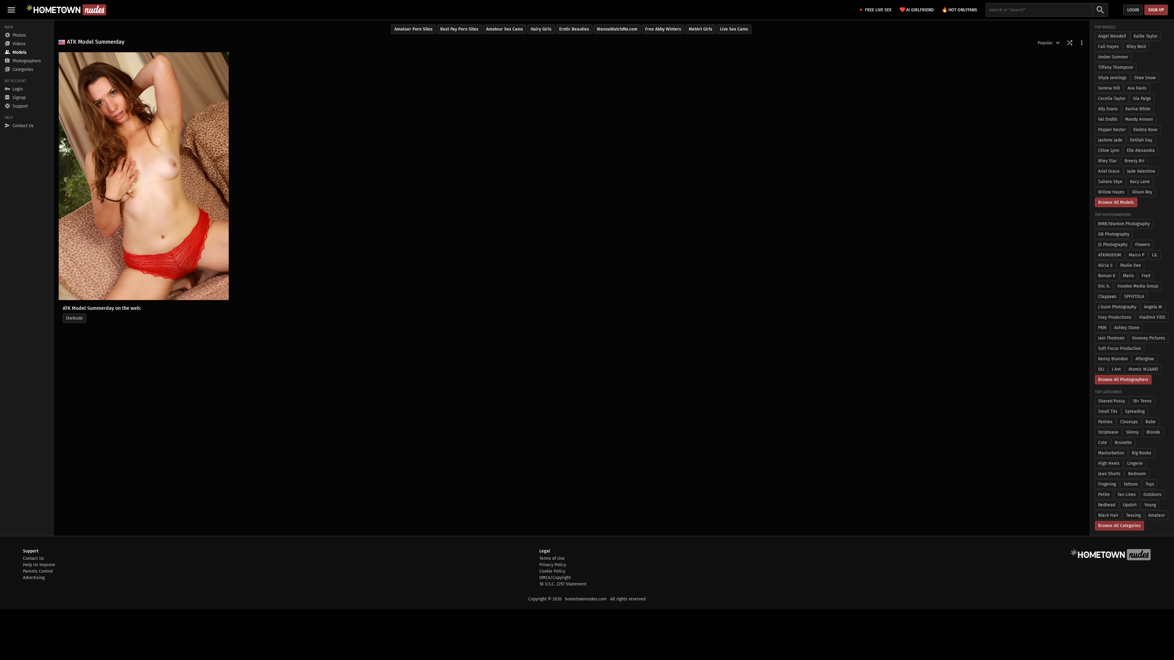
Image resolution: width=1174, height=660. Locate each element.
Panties (1105, 421)
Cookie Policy (552, 571)
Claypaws (1107, 296)
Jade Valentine (1141, 171)
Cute (1102, 442)
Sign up (1156, 10)
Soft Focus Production (1119, 348)
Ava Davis (1137, 88)
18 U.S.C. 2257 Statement (562, 584)
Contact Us (33, 558)
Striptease (1108, 432)
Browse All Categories (1119, 525)
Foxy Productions (1115, 317)
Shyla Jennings (1112, 77)
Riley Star (1107, 160)
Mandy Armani (1139, 119)
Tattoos (1131, 484)
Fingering (1107, 484)
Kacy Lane (1140, 181)
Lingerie (1135, 463)
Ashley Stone (1126, 327)
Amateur (1156, 515)
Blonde (1153, 432)
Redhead (1106, 505)
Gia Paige (1142, 98)
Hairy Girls (541, 29)
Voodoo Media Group (1137, 286)
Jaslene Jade (1110, 140)
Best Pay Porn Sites (459, 29)
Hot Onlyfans (959, 10)
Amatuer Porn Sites (413, 29)
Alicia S (1105, 265)
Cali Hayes (1108, 46)
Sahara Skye (1110, 181)
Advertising (34, 577)
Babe (1151, 421)
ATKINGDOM (1109, 255)
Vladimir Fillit (1152, 317)
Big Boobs (1141, 453)
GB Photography (1113, 234)
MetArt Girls (700, 29)
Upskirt (1130, 505)
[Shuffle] (1069, 42)
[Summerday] (143, 176)
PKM (1102, 327)
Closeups (1129, 421)
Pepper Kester (1112, 129)
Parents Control (38, 571)
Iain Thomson (1111, 338)
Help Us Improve (39, 564)
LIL (1154, 255)
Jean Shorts (1109, 473)
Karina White (1137, 109)
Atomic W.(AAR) (1143, 369)
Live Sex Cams (734, 29)
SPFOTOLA (1134, 296)
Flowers (1142, 244)
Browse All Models (1116, 202)
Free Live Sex (878, 10)
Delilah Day (1141, 140)
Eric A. (1104, 286)
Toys (1150, 484)
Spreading (1135, 411)
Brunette (1123, 442)
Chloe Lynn (1108, 150)
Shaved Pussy (1111, 401)
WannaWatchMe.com (617, 29)
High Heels (1109, 463)
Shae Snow (1145, 77)
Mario (1128, 275)
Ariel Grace (1109, 171)
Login (1133, 10)
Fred (1146, 275)
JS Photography (1113, 244)
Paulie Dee (1130, 265)
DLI (1101, 369)
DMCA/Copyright (555, 577)
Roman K (1106, 275)
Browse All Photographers (1123, 379)
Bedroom (1137, 473)
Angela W (1153, 307)
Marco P (1136, 255)
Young (1150, 505)
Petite (1104, 494)
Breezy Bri (1134, 160)
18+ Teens (1142, 401)
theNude (74, 318)
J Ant (1116, 369)
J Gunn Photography (1117, 307)
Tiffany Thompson (1115, 67)
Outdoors (1152, 494)
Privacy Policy (552, 564)
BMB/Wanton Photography (1124, 223)
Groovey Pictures (1148, 338)
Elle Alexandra (1141, 150)
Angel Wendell (1112, 36)
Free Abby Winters (663, 29)
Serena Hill (1109, 88)
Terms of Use (552, 558)
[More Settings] (1081, 42)
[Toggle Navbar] (11, 10)
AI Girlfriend (916, 10)
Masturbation (1111, 453)
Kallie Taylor (1145, 36)
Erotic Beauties (574, 29)
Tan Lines (1126, 494)
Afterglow (1144, 358)
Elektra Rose (1145, 129)
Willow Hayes (1111, 192)
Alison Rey (1142, 192)
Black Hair (1108, 515)
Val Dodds (1107, 119)
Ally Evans (1108, 109)
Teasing (1133, 515)
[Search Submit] (1100, 10)
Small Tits (1107, 411)
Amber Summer (1113, 57)
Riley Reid (1136, 46)
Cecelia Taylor (1111, 98)
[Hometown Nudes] (66, 10)
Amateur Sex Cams (504, 29)
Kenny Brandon (1113, 358)
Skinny (1132, 432)
